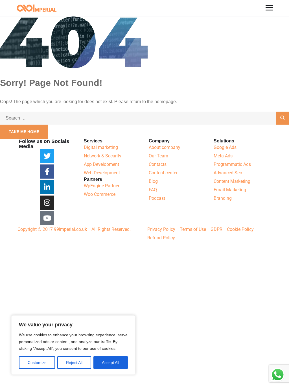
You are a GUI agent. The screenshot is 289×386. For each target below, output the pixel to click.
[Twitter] (47, 156)
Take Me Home (24, 131)
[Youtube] (47, 218)
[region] (73, 345)
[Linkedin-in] (47, 187)
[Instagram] (47, 203)
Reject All (74, 362)
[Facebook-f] (47, 171)
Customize (37, 362)
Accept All (110, 362)
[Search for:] (144, 118)
